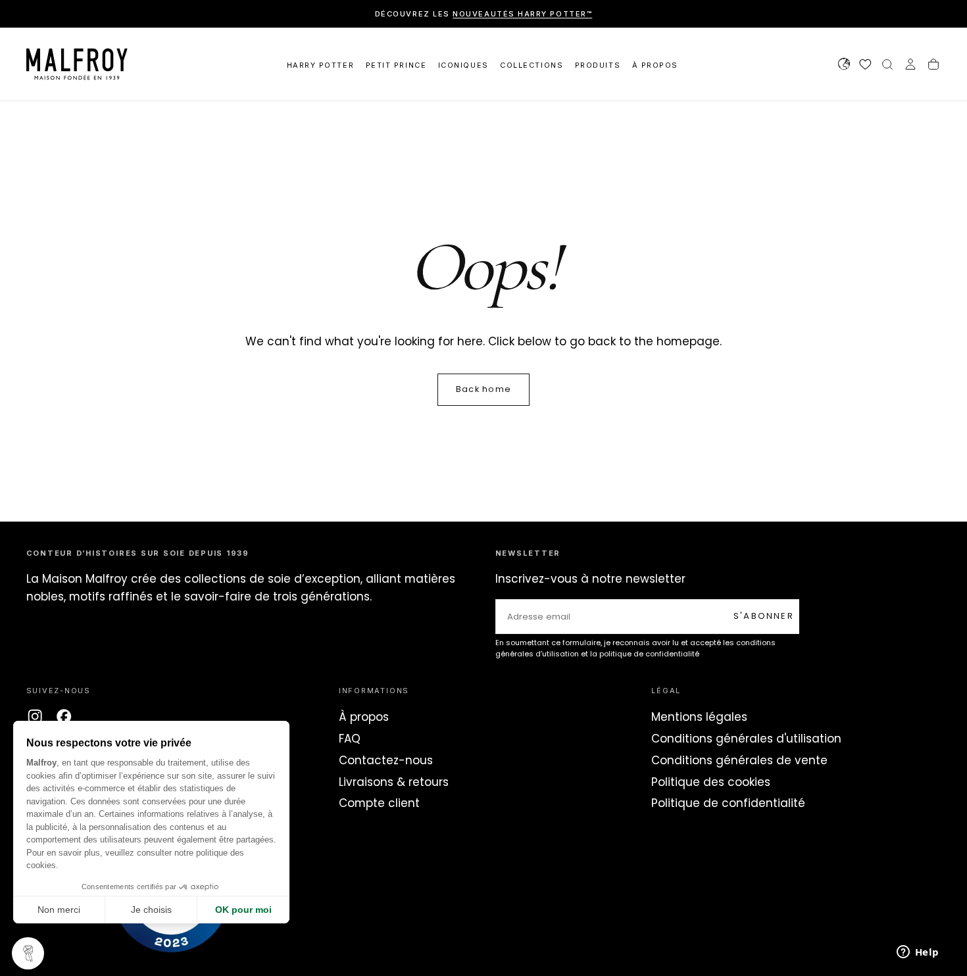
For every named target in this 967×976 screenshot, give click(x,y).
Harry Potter (320, 65)
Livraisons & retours (394, 782)
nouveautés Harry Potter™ (522, 13)
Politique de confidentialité (728, 803)
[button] (844, 65)
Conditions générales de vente (739, 760)
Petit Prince (396, 65)
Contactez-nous (386, 760)
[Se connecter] (910, 66)
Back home (483, 389)
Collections (531, 65)
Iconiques (463, 65)
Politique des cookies (710, 782)
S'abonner (763, 616)
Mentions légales (699, 717)
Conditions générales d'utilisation (746, 738)
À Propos (655, 65)
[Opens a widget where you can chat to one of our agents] (917, 953)
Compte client (379, 803)
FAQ (349, 738)
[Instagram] (34, 716)
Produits (597, 65)
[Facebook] (63, 716)
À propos (364, 717)
